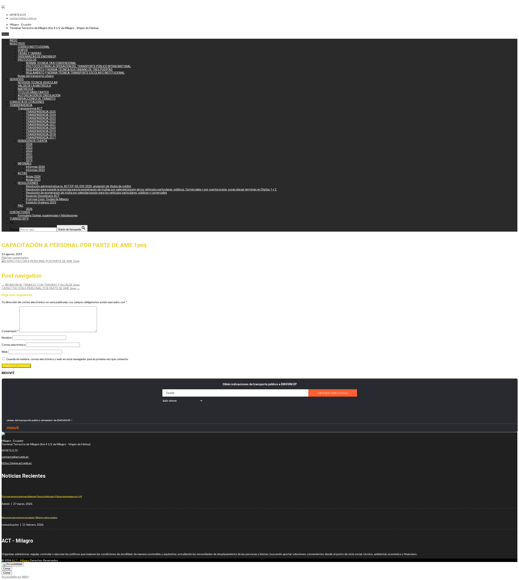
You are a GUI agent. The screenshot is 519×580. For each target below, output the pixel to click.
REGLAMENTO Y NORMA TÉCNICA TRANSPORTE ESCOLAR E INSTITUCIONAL (75, 72)
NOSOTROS (17, 43)
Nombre (7, 337)
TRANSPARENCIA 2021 (41, 124)
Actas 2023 (33, 179)
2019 (29, 160)
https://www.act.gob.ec (17, 463)
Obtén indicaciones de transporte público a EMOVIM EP (260, 384)
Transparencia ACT (30, 108)
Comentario (10, 331)
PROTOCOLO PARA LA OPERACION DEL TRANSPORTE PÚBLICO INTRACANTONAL (78, 66)
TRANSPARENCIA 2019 (41, 131)
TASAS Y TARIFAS (29, 53)
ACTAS (22, 173)
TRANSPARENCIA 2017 (41, 137)
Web (5, 351)
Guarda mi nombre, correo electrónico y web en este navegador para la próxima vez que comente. (67, 359)
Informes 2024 (35, 166)
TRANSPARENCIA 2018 (41, 134)
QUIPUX (23, 50)
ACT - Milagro (20, 560)
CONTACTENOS (20, 212)
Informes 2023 (35, 170)
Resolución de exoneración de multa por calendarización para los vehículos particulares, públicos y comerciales (96, 192)
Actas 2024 (33, 176)
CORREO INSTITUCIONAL (34, 46)
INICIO (13, 40)
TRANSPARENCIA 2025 (41, 111)
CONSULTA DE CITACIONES (27, 102)
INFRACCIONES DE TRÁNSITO (37, 98)
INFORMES (24, 163)
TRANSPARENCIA (21, 105)
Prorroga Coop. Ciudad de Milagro (47, 199)
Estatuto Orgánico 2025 (41, 202)
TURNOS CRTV (19, 218)
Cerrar (6, 568)
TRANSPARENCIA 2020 (41, 127)
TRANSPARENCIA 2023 (41, 118)
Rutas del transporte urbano (36, 76)
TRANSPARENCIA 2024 (41, 115)
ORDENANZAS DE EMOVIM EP (37, 56)
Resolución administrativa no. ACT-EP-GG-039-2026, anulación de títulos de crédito (78, 186)
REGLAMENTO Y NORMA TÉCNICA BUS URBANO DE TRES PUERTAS (69, 69)
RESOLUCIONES (28, 183)
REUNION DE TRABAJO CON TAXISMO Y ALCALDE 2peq (41, 284)
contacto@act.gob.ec (23, 18)
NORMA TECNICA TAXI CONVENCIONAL (51, 63)
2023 (29, 147)
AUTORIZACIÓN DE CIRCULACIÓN (39, 95)
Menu (5, 34)
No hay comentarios (15, 257)
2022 (29, 150)
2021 (29, 153)
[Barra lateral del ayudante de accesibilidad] (13, 564)
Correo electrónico (14, 344)
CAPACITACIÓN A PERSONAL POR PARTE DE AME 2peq (41, 288)
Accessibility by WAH (15, 576)
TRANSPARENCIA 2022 (41, 121)
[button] (12, 223)
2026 (29, 209)
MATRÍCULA (25, 89)
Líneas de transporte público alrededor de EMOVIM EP (39, 420)
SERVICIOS (17, 79)
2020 (29, 157)
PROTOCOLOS (27, 59)
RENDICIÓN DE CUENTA (32, 140)
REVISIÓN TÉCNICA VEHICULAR (38, 82)
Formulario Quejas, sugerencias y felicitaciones (48, 215)
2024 (29, 144)
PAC (20, 205)
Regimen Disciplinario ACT (43, 196)
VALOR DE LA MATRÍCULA (34, 85)
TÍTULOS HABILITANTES (33, 92)
